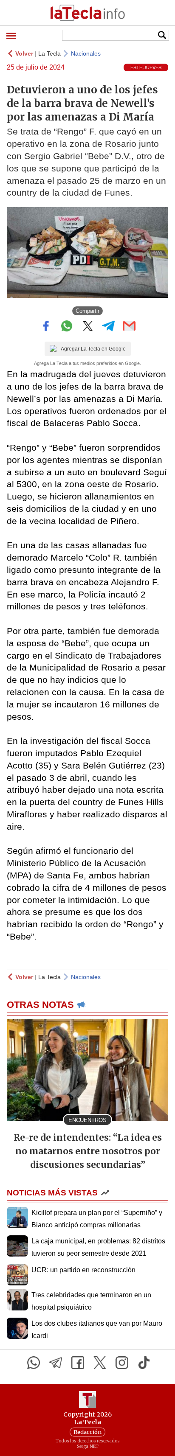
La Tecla (49, 53)
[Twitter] (100, 1362)
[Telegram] (55, 1362)
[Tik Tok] (144, 1362)
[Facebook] (78, 1362)
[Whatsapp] (33, 1362)
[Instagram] (122, 1362)
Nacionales (86, 53)
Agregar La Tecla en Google (93, 349)
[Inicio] (87, 12)
